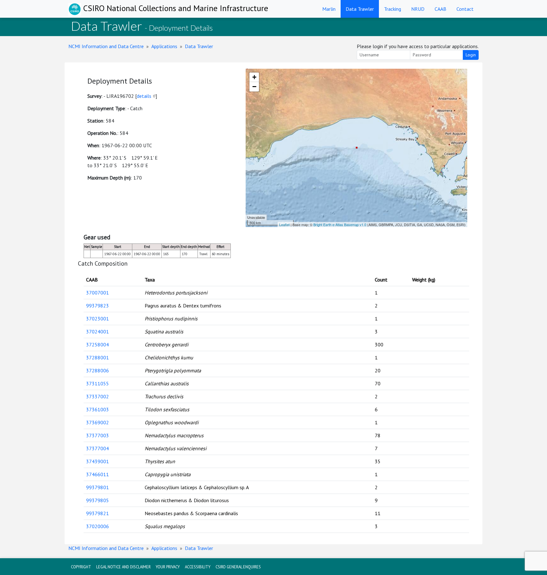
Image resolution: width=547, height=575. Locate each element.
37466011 (97, 474)
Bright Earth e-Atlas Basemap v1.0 (339, 224)
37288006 (97, 370)
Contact (465, 9)
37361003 (97, 409)
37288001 (97, 357)
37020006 (97, 526)
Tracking (392, 9)
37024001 (97, 331)
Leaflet (284, 224)
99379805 (97, 500)
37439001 (97, 461)
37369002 (97, 422)
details (144, 96)
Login (471, 55)
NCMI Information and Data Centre (106, 46)
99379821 (97, 513)
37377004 (97, 448)
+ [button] (254, 77)
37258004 (97, 344)
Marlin (329, 9)
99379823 (97, 305)
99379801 (97, 487)
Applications (164, 46)
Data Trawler (360, 9)
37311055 (97, 383)
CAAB (440, 9)
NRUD (417, 9)
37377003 (97, 435)
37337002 (97, 396)
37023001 (97, 318)
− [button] (254, 87)
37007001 (97, 292)
